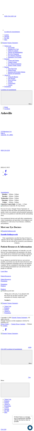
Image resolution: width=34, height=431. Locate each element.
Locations (7, 109)
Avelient (4, 325)
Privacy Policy (5, 324)
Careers (6, 35)
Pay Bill (6, 38)
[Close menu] (15, 390)
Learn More (4, 271)
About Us (7, 75)
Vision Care (7, 46)
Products (6, 59)
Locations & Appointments (8, 89)
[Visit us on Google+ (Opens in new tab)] (5, 175)
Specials (6, 36)
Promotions (7, 86)
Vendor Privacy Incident (18, 324)
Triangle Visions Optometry (19, 317)
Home (6, 107)
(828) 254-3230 (5, 150)
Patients (6, 67)
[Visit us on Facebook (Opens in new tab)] (5, 172)
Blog (5, 39)
